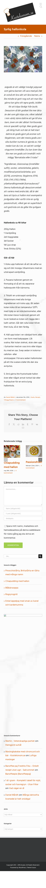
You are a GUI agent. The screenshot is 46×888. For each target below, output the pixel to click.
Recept (37, 397)
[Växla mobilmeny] (40, 4)
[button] (6, 460)
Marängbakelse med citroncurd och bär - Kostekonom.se (22, 753)
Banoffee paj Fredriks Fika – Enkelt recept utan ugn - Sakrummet (22, 768)
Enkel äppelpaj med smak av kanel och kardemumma (21, 603)
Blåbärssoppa (11, 588)
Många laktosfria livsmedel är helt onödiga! (22, 797)
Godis (33, 397)
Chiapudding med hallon (12, 464)
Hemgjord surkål (13, 745)
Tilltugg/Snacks (9, 400)
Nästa (37, 36)
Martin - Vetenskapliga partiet (20, 741)
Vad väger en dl (16, 788)
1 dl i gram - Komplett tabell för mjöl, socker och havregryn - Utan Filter (23, 782)
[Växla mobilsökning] (41, 6)
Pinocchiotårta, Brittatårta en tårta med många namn (22, 572)
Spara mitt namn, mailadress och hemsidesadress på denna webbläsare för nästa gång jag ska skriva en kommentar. (22, 532)
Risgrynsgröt (11, 594)
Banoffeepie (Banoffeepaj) (18, 774)
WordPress (22, 867)
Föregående (26, 36)
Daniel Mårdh (10, 397)
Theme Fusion (31, 867)
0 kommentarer (21, 400)
